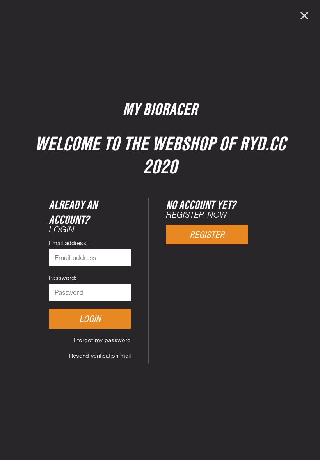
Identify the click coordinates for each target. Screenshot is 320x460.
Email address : (69, 243)
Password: (62, 278)
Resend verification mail (100, 356)
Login (90, 319)
